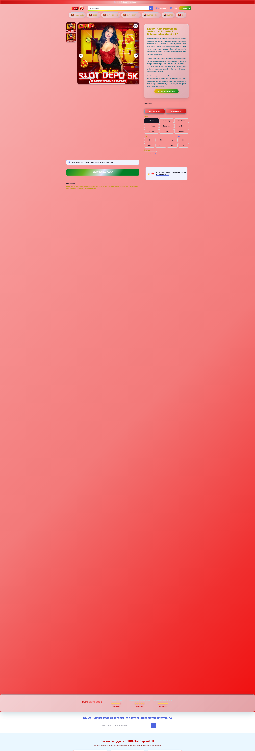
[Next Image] (135, 55)
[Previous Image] (81, 55)
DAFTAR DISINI (154, 111)
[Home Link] (77, 8)
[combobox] (118, 8)
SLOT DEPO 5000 (102, 172)
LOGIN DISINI (176, 111)
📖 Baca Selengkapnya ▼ (166, 91)
